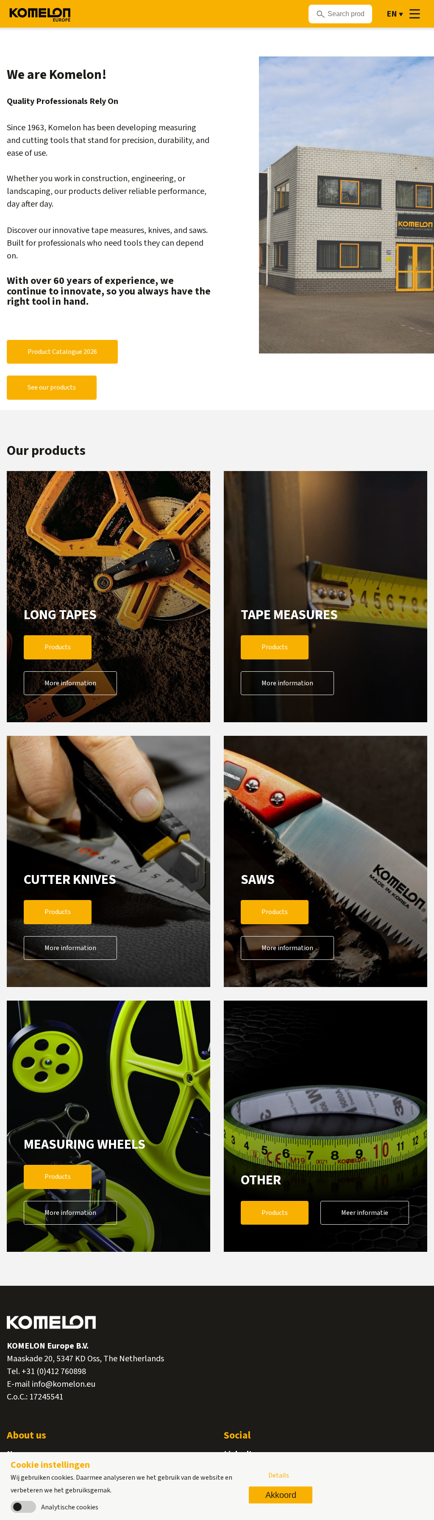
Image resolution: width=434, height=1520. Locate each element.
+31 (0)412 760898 (54, 1371)
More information (70, 683)
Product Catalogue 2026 (62, 351)
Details (278, 1475)
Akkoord (280, 1495)
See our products (52, 387)
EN (392, 14)
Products (58, 647)
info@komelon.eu (63, 1384)
